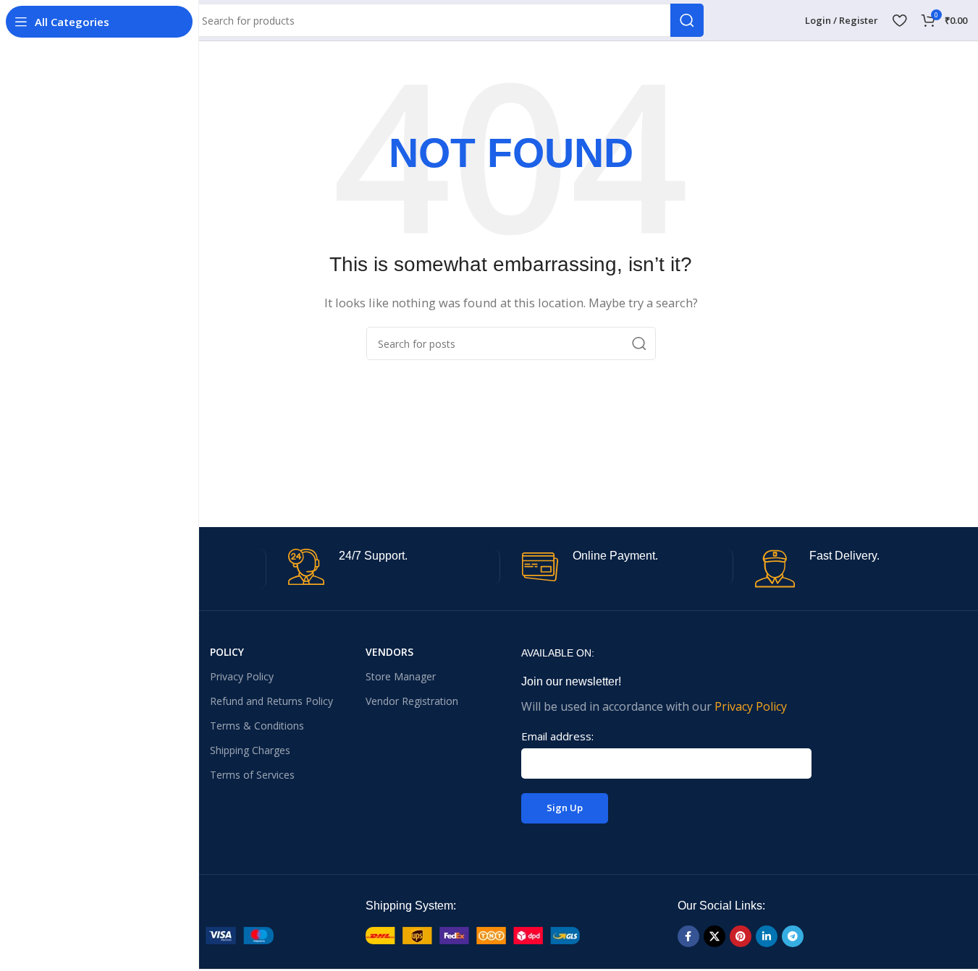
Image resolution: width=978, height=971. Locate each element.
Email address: (557, 736)
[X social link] (714, 936)
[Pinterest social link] (740, 936)
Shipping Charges (250, 750)
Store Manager (401, 676)
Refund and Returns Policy (271, 701)
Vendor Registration (412, 701)
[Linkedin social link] (766, 936)
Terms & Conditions (257, 725)
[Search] (687, 20)
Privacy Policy (242, 676)
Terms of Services (252, 775)
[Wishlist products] (899, 20)
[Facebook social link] (688, 936)
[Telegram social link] (793, 936)
